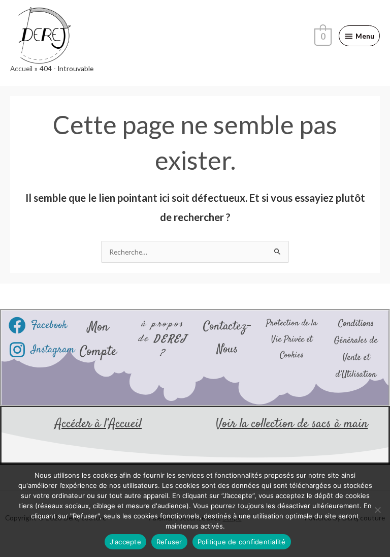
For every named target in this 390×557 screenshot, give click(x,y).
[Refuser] (377, 510)
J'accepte (125, 542)
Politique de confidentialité (242, 542)
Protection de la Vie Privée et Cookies (291, 339)
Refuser (169, 542)
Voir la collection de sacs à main (292, 424)
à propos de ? (163, 339)
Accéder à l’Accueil (98, 424)
